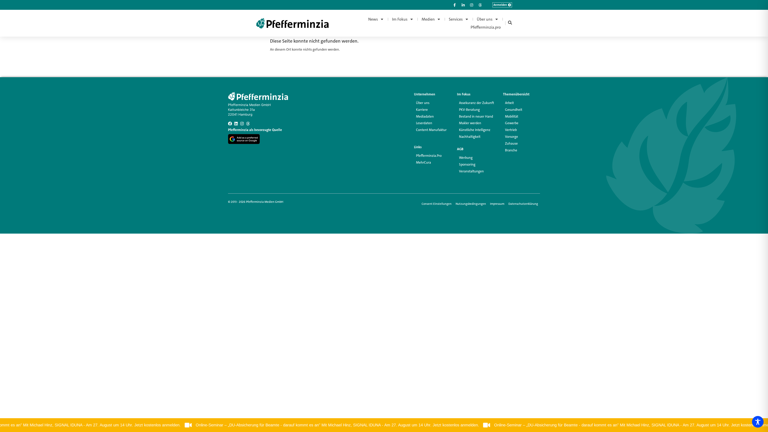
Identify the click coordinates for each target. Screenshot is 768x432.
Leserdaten (424, 123)
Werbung (466, 157)
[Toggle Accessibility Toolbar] (758, 422)
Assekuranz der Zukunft (476, 103)
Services (456, 19)
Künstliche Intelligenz (474, 130)
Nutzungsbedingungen (471, 204)
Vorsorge (511, 136)
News (373, 19)
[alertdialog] (384, 425)
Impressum (497, 204)
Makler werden (470, 123)
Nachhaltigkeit (469, 136)
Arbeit (509, 103)
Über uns (485, 19)
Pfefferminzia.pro (486, 27)
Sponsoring (467, 164)
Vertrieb (511, 130)
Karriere (422, 109)
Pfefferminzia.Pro (429, 155)
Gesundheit (513, 109)
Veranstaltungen (471, 171)
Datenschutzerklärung (523, 204)
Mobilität (511, 116)
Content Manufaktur (431, 130)
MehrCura (423, 162)
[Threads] (248, 124)
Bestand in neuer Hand (476, 116)
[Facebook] (230, 124)
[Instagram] (242, 124)
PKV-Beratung (469, 109)
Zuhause (511, 143)
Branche (511, 150)
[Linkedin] (236, 124)
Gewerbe (511, 123)
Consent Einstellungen (437, 204)
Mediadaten (425, 116)
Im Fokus (400, 19)
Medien (428, 19)
